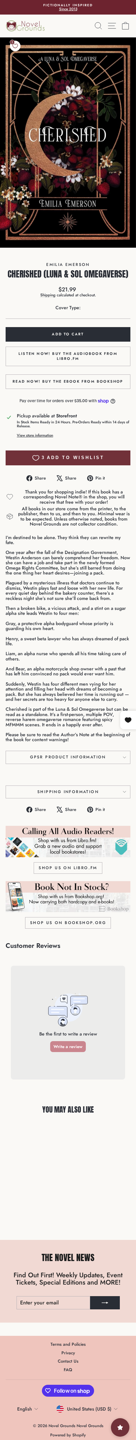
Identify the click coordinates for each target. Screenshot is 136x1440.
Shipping (47, 295)
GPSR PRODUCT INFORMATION (68, 757)
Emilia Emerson (68, 265)
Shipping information (68, 792)
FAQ (68, 1370)
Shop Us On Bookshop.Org (68, 923)
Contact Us (68, 1361)
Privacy (68, 1353)
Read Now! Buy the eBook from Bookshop (68, 381)
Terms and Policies (68, 1344)
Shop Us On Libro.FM (68, 868)
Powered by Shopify (68, 1435)
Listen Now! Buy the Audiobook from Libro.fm (68, 356)
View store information (35, 435)
